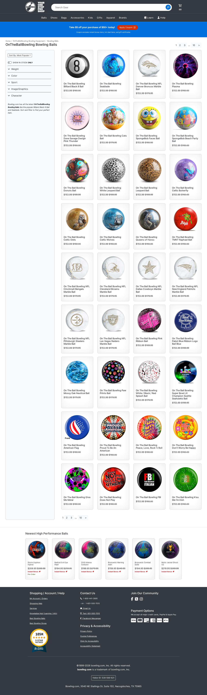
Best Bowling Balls (37, 618)
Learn (150, 17)
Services (33, 608)
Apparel (110, 17)
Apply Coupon (126, 27)
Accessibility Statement (90, 646)
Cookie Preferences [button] (88, 636)
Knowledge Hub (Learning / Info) (43, 613)
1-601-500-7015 (93, 603)
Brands (123, 17)
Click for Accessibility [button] (89, 641)
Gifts (99, 17)
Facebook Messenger (91, 618)
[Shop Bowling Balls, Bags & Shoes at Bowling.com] (34, 7)
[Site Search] (168, 7)
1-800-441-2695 (90, 598)
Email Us (86, 608)
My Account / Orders (39, 598)
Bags (64, 17)
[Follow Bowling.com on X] (137, 600)
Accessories (77, 17)
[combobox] (109, 7)
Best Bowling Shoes (38, 623)
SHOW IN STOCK (23, 63)
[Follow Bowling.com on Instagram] (142, 600)
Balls (44, 17)
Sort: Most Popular (19, 55)
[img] (159, 620)
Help (163, 17)
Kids (90, 17)
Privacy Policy (86, 631)
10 (194, 45)
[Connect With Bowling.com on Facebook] (133, 600)
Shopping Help (36, 603)
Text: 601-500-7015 (91, 613)
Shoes (54, 17)
